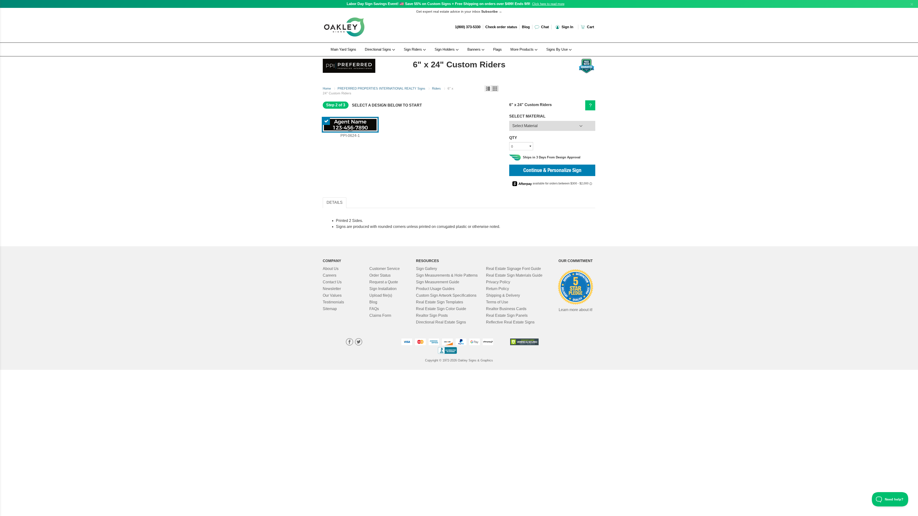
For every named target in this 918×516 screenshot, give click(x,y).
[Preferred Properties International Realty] (354, 64)
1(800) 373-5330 (468, 27)
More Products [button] (522, 49)
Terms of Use (497, 302)
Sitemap (330, 309)
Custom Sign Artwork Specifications (446, 295)
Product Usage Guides (435, 289)
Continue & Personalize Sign (552, 170)
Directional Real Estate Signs (441, 322)
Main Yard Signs (343, 49)
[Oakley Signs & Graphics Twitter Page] (359, 342)
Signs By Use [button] (557, 49)
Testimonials (333, 302)
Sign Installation (383, 289)
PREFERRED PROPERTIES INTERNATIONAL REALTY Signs (381, 88)
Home (327, 88)
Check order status (501, 27)
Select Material (525, 126)
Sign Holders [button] (445, 49)
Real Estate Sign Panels (507, 315)
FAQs (374, 309)
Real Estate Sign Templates (439, 302)
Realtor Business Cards (506, 309)
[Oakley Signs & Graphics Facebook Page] (349, 342)
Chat (544, 27)
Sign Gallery (426, 269)
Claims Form (380, 315)
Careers (329, 275)
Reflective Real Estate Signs (510, 322)
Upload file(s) (380, 295)
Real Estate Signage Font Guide (513, 269)
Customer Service (384, 269)
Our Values (332, 295)
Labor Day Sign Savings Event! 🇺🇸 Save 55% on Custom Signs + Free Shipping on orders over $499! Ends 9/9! (438, 4)
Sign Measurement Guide (437, 282)
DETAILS (335, 202)
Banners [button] (474, 49)
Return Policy (497, 289)
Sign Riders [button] (413, 49)
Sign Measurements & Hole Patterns (447, 275)
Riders (436, 88)
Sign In (567, 27)
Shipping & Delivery (503, 295)
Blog (526, 27)
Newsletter (332, 289)
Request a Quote (383, 282)
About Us (331, 269)
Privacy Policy (498, 282)
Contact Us (332, 282)
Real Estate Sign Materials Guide (514, 275)
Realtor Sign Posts (432, 315)
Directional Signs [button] (378, 49)
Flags (497, 49)
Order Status (380, 275)
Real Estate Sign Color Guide (441, 309)
